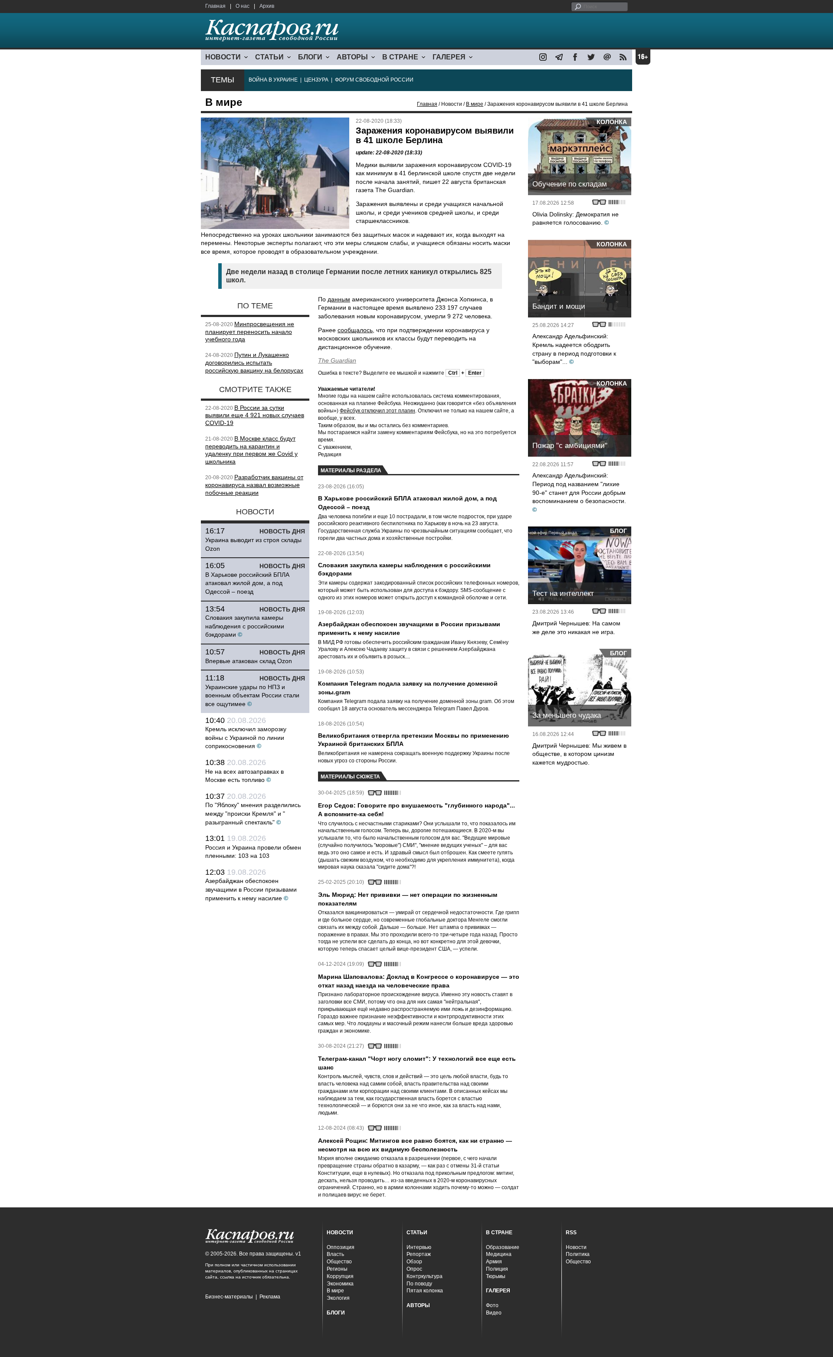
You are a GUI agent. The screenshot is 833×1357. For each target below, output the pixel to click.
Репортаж (419, 1254)
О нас (242, 6)
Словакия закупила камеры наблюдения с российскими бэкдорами (244, 626)
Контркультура (425, 1276)
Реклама (269, 1297)
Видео (494, 1313)
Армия (494, 1262)
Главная (215, 6)
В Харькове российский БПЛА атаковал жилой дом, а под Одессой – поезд (247, 583)
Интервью (419, 1247)
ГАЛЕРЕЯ (449, 57)
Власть (335, 1254)
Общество (339, 1262)
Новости (576, 1247)
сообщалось (355, 330)
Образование (502, 1247)
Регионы (337, 1269)
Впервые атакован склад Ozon (248, 660)
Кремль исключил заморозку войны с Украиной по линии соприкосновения (245, 737)
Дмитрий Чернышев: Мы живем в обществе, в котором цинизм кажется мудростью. (579, 754)
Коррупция (340, 1276)
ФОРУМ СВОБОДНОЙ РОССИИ (374, 80)
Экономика (340, 1284)
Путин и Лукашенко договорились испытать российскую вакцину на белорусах (254, 362)
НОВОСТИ (223, 57)
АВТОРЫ (352, 57)
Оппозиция (340, 1247)
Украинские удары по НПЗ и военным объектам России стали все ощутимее (252, 695)
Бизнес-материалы (229, 1297)
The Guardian (337, 360)
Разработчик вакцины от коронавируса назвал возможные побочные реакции (254, 485)
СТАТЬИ (269, 57)
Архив (266, 6)
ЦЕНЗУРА (316, 80)
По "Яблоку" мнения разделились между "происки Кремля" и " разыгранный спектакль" (253, 813)
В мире (474, 104)
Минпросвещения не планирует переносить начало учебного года (249, 331)
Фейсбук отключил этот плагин (377, 411)
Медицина (499, 1254)
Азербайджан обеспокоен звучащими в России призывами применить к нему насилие (251, 889)
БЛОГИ (310, 57)
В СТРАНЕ (400, 57)
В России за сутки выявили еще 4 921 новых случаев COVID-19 (254, 415)
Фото (492, 1305)
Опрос (414, 1269)
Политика (578, 1254)
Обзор (414, 1262)
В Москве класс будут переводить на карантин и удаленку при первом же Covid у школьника (251, 450)
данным (339, 299)
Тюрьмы (495, 1276)
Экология (338, 1298)
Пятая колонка (425, 1291)
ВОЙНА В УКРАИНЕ (273, 80)
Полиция (497, 1269)
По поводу (419, 1284)
